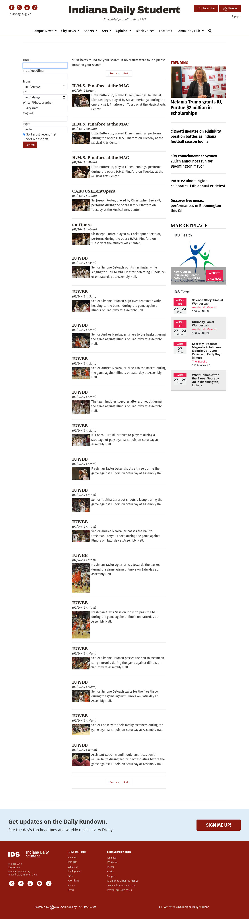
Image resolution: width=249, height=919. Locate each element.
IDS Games (112, 862)
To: (25, 92)
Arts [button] (105, 31)
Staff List (72, 862)
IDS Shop (111, 858)
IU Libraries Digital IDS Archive (122, 881)
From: (27, 81)
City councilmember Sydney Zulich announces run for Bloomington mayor (194, 161)
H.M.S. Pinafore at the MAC (100, 86)
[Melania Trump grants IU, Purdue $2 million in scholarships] (198, 82)
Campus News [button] (43, 31)
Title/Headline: (33, 71)
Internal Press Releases (119, 890)
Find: (26, 60)
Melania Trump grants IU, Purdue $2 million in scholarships (196, 107)
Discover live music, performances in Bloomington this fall (196, 205)
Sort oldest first (36, 139)
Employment (74, 871)
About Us (72, 858)
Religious (111, 876)
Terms (71, 890)
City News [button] (69, 31)
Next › (126, 73)
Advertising (73, 881)
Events (110, 867)
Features (165, 31)
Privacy (71, 885)
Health (110, 872)
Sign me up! (218, 825)
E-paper (236, 16)
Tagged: (28, 113)
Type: (26, 124)
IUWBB (80, 258)
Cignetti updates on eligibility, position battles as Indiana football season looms (196, 136)
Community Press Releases (121, 886)
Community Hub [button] (188, 31)
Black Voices (145, 31)
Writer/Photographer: (38, 103)
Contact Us (73, 867)
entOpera (82, 224)
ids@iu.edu (14, 868)
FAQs (70, 876)
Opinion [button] (122, 31)
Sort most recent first (40, 134)
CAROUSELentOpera (93, 191)
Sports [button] (89, 31)
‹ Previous (114, 73)
